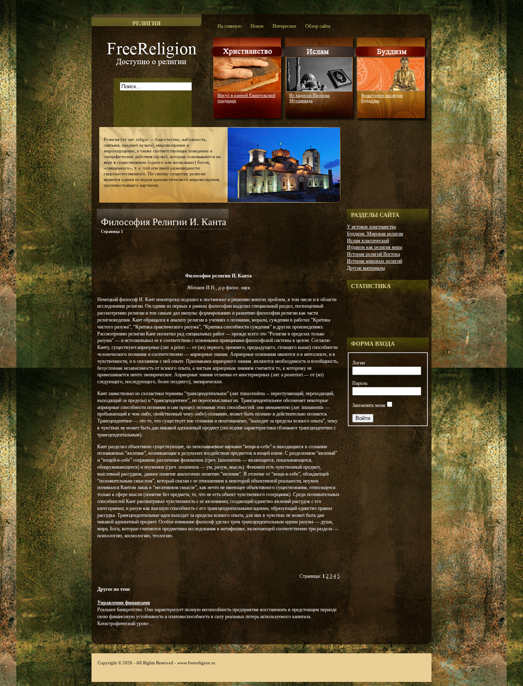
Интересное (284, 26)
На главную (229, 26)
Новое (257, 26)
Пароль (359, 383)
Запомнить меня (368, 405)
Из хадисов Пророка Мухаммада (309, 98)
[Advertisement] (192, 255)
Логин (358, 363)
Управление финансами (123, 603)
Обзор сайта (317, 26)
